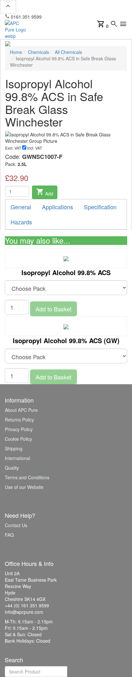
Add (44, 192)
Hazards (21, 222)
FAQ (9, 535)
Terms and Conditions (27, 477)
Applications (57, 207)
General (21, 207)
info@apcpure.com (65, 16)
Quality (12, 467)
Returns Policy (19, 419)
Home (16, 52)
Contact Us (16, 525)
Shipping (13, 448)
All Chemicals (68, 52)
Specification (100, 207)
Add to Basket (53, 309)
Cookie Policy (18, 439)
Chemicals (38, 52)
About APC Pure (21, 410)
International (17, 458)
